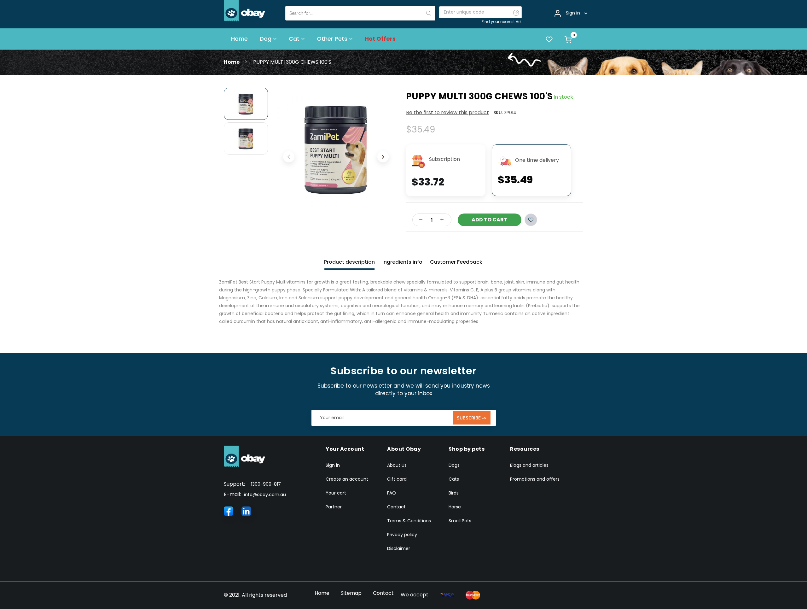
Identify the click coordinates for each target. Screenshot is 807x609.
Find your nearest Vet (502, 21)
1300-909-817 (266, 484)
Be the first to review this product (447, 112)
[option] (246, 104)
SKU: (498, 112)
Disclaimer (398, 548)
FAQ (391, 493)
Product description (349, 262)
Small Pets (460, 521)
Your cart (336, 493)
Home (232, 62)
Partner (334, 507)
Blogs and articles (529, 465)
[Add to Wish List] (531, 220)
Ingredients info (402, 262)
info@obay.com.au (265, 494)
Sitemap (351, 593)
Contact (396, 507)
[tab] (349, 260)
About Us (397, 465)
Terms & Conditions (409, 521)
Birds (454, 493)
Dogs (454, 465)
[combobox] (360, 13)
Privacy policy (402, 534)
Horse (455, 507)
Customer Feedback (456, 262)
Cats (454, 479)
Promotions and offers (535, 479)
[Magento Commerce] (244, 10)
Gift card (397, 479)
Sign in (333, 465)
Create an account (347, 479)
